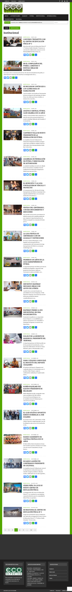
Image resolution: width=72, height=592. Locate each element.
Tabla (50, 578)
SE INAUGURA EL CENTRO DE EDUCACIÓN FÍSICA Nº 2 (34, 511)
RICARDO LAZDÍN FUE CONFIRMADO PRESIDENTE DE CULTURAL (33, 463)
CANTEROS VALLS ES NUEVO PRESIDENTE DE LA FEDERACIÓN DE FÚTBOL (34, 135)
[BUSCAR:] (61, 22)
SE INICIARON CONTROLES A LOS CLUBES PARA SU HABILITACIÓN (34, 88)
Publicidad (13, 1)
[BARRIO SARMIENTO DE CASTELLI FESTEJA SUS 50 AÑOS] (13, 443)
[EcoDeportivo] (36, 8)
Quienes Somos (21, 1)
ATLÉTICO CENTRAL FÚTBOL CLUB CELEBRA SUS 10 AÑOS (34, 112)
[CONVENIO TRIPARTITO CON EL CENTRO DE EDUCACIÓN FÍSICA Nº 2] (13, 46)
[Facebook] (60, 1)
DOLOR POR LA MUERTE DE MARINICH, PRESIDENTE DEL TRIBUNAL (34, 338)
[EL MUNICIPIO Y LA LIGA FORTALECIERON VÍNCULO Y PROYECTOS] (13, 189)
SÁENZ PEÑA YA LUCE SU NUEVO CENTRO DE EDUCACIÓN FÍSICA (33, 487)
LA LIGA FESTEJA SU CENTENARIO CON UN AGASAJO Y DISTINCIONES (33, 235)
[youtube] (65, 1)
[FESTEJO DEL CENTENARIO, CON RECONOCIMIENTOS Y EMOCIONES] (13, 214)
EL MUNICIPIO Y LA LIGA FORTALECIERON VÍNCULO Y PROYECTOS (34, 185)
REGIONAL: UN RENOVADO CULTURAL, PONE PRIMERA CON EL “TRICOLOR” (35, 569)
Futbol (32, 16)
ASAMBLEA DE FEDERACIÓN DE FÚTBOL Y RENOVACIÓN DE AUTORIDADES (34, 161)
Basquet (24, 16)
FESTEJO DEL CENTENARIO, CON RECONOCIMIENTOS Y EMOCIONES (33, 209)
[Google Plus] (67, 1)
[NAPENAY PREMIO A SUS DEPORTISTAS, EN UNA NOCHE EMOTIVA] (13, 316)
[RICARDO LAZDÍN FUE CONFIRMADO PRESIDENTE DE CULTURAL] (13, 467)
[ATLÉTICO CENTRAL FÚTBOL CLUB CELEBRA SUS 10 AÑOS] (13, 117)
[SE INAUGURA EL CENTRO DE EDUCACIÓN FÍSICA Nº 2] (13, 516)
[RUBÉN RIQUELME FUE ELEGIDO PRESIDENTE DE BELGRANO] (13, 393)
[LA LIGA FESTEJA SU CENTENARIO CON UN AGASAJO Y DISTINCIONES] (13, 240)
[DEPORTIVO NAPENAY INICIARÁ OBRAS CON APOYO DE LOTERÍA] (13, 290)
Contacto (7, 1)
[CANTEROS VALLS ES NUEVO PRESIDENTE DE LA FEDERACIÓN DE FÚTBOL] (13, 139)
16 (31, 530)
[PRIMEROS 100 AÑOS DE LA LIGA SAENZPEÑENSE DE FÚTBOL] (13, 266)
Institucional (40, 16)
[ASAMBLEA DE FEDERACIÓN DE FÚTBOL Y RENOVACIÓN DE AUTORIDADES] (13, 165)
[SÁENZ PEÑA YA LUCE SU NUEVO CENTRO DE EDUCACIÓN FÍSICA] (13, 492)
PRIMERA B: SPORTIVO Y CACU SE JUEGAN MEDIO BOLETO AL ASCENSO (35, 574)
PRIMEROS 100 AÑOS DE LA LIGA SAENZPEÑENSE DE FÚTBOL (33, 261)
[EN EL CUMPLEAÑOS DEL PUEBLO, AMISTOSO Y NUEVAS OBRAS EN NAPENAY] (13, 70)
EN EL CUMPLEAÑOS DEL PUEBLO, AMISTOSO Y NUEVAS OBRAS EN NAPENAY (32, 66)
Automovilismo (15, 16)
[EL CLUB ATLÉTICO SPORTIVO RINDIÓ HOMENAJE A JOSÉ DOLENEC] (13, 419)
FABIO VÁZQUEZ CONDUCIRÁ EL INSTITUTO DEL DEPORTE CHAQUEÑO (34, 362)
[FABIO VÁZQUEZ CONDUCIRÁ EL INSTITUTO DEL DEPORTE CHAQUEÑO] (13, 367)
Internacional (51, 16)
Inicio (6, 16)
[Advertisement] (58, 35)
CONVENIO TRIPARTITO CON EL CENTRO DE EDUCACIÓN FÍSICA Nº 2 (34, 41)
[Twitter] (62, 1)
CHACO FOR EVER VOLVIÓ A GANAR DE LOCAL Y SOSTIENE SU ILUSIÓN (35, 583)
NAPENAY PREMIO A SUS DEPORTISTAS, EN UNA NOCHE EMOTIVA (33, 312)
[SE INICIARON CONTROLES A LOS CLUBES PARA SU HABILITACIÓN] (13, 93)
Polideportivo (9, 19)
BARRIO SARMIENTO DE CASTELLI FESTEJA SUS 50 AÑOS (33, 439)
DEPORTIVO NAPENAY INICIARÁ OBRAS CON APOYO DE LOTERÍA (32, 286)
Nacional (19, 19)
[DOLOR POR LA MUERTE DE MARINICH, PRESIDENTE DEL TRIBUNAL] (13, 342)
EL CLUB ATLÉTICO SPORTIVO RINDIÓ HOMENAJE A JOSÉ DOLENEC (34, 414)
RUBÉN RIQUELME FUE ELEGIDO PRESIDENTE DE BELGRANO (32, 388)
